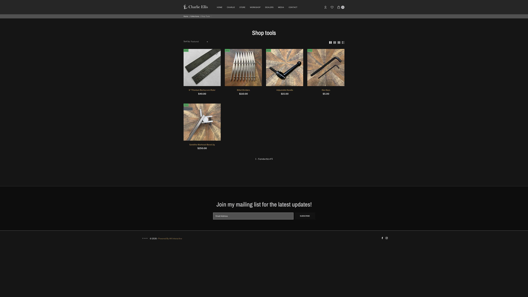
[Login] (325, 7)
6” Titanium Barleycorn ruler (202, 90)
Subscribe (305, 216)
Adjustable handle (284, 90)
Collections (194, 16)
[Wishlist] (332, 7)
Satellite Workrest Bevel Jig (202, 144)
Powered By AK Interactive (170, 238)
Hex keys (326, 90)
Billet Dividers (243, 90)
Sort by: (187, 41)
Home (186, 16)
